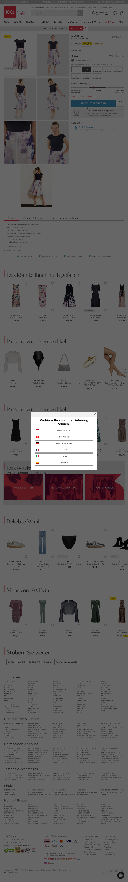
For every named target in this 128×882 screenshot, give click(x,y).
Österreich (64, 430)
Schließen (94, 414)
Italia (64, 456)
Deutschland (64, 443)
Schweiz (64, 437)
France (64, 450)
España (64, 463)
